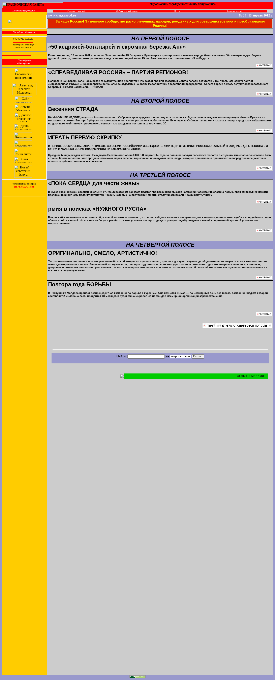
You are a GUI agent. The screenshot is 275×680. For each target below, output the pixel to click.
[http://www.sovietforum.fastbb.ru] (23, 176)
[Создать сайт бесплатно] (137, 677)
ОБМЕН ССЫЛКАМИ (251, 375)
